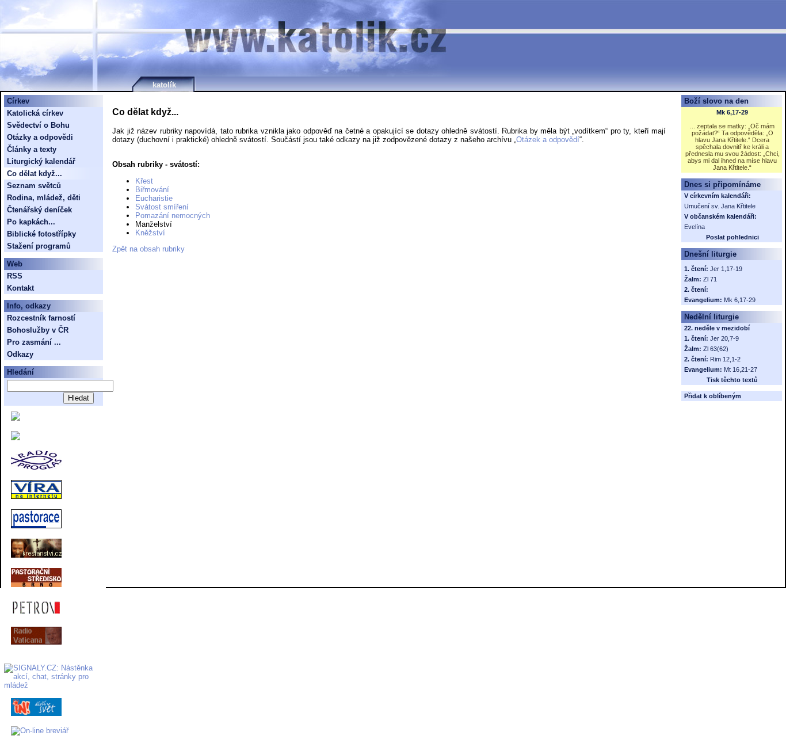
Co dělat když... (34, 173)
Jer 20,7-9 (724, 338)
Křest (144, 181)
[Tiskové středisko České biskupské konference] (15, 437)
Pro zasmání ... (34, 342)
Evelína (694, 226)
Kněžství (150, 232)
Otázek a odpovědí (547, 139)
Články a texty (31, 149)
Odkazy (20, 354)
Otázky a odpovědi (40, 137)
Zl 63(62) (715, 348)
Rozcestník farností (41, 318)
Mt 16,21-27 (740, 369)
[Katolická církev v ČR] (15, 418)
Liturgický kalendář (41, 161)
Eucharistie (154, 198)
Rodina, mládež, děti (44, 197)
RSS (14, 276)
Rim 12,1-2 (725, 359)
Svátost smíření (162, 207)
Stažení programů (39, 246)
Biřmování (152, 189)
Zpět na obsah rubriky (148, 249)
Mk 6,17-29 (732, 112)
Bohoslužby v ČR (37, 330)
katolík (164, 85)
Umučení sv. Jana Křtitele (720, 206)
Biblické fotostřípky (41, 234)
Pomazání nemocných (172, 215)
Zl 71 (710, 279)
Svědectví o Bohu (38, 125)
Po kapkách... (31, 222)
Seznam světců (34, 185)
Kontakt (20, 288)
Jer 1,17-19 (726, 268)
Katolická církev (35, 113)
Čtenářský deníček (39, 209)
